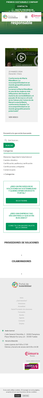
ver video (13, 117)
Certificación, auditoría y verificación (17, 163)
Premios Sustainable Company (22, 2)
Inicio (21, 298)
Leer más (26, 396)
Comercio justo (9, 170)
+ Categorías (8, 174)
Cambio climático (10, 160)
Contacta (22, 6)
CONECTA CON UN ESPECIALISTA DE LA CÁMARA (21, 226)
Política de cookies (21, 384)
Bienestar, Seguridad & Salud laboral (17, 157)
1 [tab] (21, 255)
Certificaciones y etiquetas (13, 166)
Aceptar (17, 396)
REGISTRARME (21, 201)
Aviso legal (21, 380)
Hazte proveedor (24, 10)
